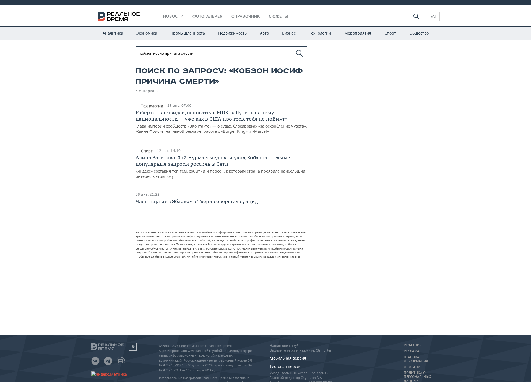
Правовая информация (416, 359)
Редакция (412, 345)
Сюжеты (278, 16)
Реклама (411, 351)
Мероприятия (357, 33)
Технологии (320, 33)
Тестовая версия (285, 366)
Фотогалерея (207, 16)
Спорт (390, 33)
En (433, 16)
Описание (413, 367)
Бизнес (289, 33)
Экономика (146, 33)
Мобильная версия (288, 358)
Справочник (245, 16)
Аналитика (113, 33)
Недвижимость (232, 33)
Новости (173, 16)
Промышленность (187, 33)
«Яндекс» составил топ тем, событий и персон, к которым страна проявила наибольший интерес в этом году (220, 166)
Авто (264, 33)
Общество (419, 33)
